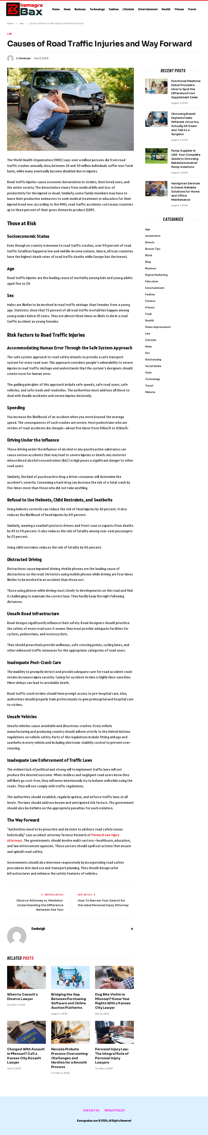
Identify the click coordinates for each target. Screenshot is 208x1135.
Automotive (152, 236)
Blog (148, 262)
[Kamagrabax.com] (24, 9)
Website (150, 392)
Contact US (91, 1110)
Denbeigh (25, 58)
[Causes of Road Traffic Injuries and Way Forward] (70, 109)
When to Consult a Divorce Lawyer (22, 996)
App (147, 229)
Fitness (179, 9)
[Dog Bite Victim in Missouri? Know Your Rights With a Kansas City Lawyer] (114, 977)
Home (56, 9)
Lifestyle (128, 9)
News (67, 9)
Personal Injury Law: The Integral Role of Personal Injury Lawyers (112, 1056)
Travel (192, 9)
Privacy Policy (115, 1110)
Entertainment (148, 9)
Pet (147, 353)
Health (166, 9)
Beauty (149, 242)
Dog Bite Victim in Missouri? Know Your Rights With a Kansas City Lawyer (113, 1001)
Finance (150, 301)
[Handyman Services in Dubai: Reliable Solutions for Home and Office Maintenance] (156, 188)
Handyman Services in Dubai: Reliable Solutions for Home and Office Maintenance (185, 192)
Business (80, 9)
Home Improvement (158, 327)
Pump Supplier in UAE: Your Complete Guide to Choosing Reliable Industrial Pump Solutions (185, 159)
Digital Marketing (156, 275)
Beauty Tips (152, 249)
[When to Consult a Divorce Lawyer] (26, 977)
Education (151, 281)
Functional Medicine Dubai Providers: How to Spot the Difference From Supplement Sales (185, 89)
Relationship (153, 359)
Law (9, 34)
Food (148, 314)
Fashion (114, 9)
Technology (97, 9)
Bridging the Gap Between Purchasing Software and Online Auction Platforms (68, 1001)
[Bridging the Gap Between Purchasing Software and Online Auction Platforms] (70, 977)
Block (148, 255)
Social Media (153, 366)
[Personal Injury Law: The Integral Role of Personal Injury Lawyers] (114, 1032)
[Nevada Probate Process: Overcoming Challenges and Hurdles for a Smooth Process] (70, 1032)
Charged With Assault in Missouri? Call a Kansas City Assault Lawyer (26, 1056)
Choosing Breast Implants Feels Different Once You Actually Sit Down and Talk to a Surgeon (185, 124)
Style (148, 372)
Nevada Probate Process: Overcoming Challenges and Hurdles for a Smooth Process (69, 1058)
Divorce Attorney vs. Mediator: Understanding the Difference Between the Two (40, 905)
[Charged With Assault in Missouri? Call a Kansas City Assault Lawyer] (26, 1032)
